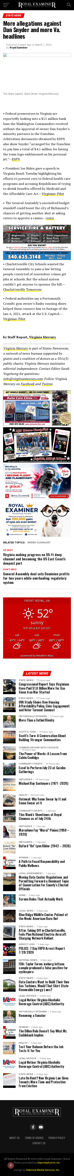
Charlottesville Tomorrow (22, 289)
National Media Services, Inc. (43, 1170)
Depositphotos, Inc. (49, 1162)
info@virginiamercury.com (23, 379)
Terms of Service (34, 1138)
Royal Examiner (19, 47)
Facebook (27, 384)
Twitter (47, 384)
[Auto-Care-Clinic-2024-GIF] (37, 424)
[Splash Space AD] (37, 499)
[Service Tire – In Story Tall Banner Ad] (37, 259)
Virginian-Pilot (53, 193)
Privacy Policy (57, 1138)
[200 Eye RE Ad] (37, 535)
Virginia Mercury (42, 337)
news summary (40, 542)
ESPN (16, 159)
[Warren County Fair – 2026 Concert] (37, 461)
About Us (14, 1138)
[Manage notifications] (10, 1165)
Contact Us (39, 1143)
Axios (50, 218)
